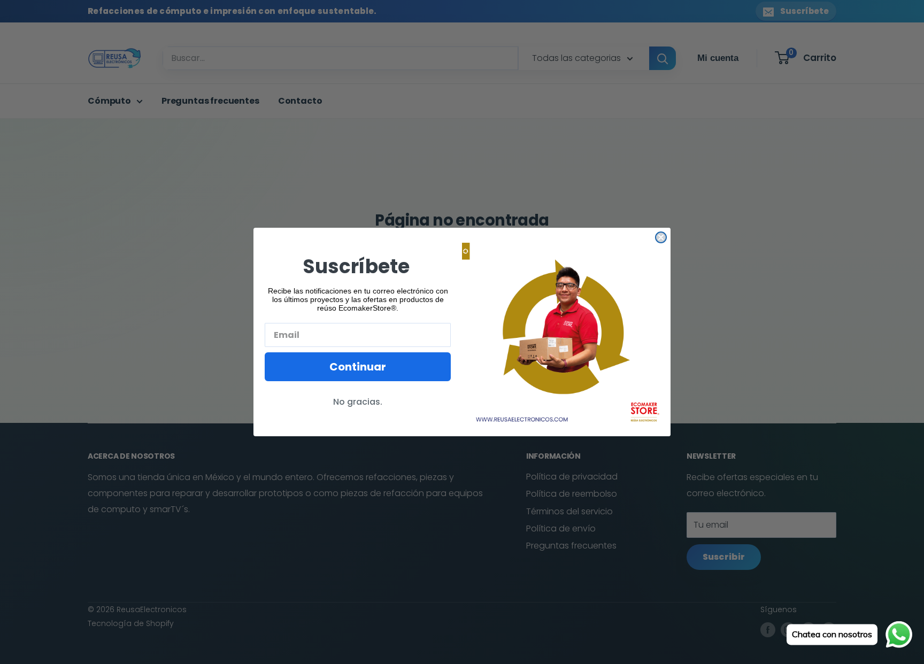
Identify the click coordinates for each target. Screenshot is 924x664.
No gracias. (357, 402)
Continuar (357, 366)
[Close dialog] (661, 237)
